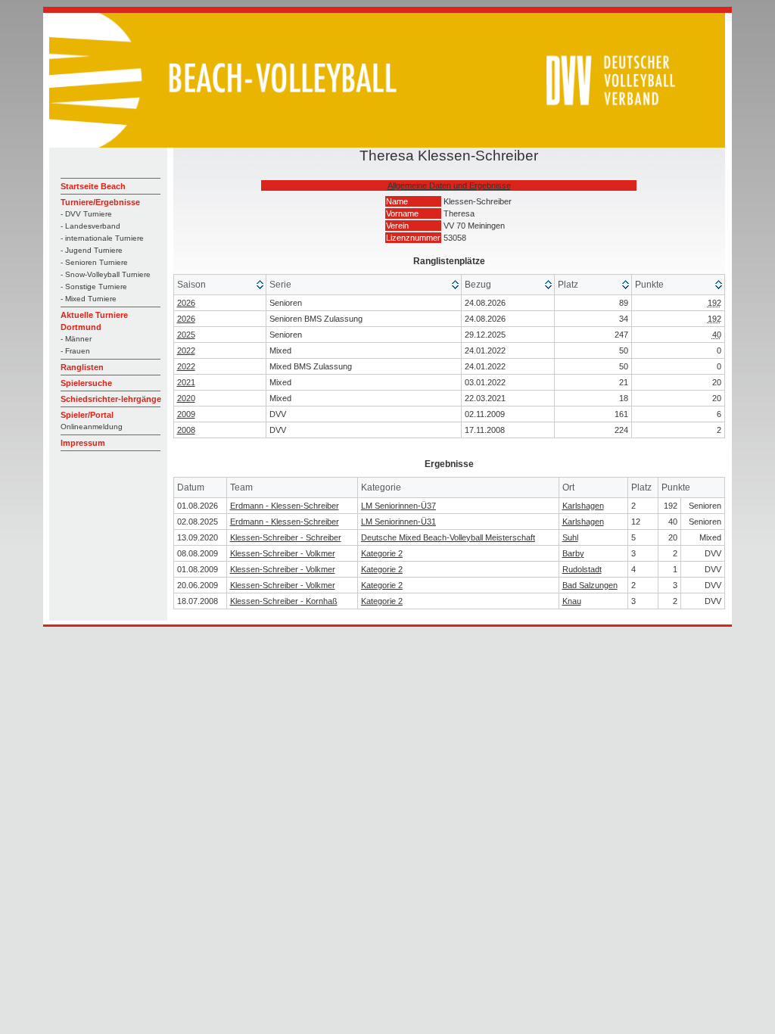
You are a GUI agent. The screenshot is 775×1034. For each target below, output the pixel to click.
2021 (186, 382)
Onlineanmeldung (92, 426)
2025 (186, 334)
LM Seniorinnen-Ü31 (398, 521)
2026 (186, 302)
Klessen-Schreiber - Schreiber (285, 537)
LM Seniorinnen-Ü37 (398, 505)
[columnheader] (220, 285)
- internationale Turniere (102, 238)
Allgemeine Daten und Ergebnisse (449, 185)
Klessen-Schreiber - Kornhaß (284, 601)
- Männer (76, 339)
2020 (186, 398)
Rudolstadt (582, 569)
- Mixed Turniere (89, 298)
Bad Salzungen (590, 585)
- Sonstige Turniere (94, 286)
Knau (571, 601)
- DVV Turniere (86, 214)
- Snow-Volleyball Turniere (106, 274)
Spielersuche (86, 383)
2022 (186, 350)
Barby (573, 553)
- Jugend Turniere (92, 250)
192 (714, 302)
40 (716, 334)
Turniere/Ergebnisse (100, 202)
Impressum (83, 442)
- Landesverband (90, 226)
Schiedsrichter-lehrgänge (111, 398)
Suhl (570, 537)
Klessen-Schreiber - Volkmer (282, 553)
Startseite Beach (93, 186)
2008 (186, 429)
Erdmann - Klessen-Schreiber (284, 505)
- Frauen (75, 351)
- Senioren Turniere (94, 262)
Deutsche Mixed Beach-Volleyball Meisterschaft (448, 537)
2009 (186, 414)
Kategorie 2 (382, 553)
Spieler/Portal (87, 414)
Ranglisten (82, 367)
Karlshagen (583, 505)
